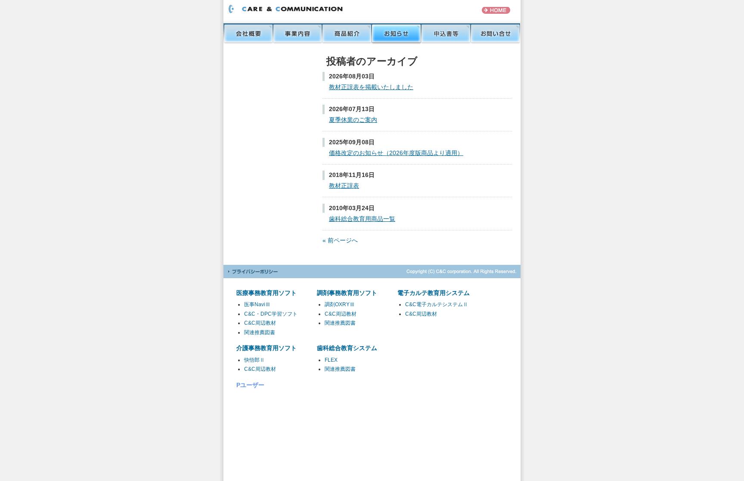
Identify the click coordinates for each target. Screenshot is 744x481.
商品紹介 (347, 33)
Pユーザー (250, 385)
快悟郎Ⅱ (254, 360)
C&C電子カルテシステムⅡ (436, 304)
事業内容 (297, 33)
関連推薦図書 (259, 332)
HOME (496, 10)
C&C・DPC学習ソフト (271, 314)
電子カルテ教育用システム (433, 292)
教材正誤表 (344, 185)
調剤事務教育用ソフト (347, 292)
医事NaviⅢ (257, 304)
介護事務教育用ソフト (266, 347)
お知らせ (396, 33)
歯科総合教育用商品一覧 (362, 218)
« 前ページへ (340, 240)
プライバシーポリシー (253, 271)
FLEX (331, 360)
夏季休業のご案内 (353, 119)
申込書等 (446, 33)
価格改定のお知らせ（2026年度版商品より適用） (396, 152)
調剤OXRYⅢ (340, 304)
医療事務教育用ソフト (266, 292)
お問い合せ (495, 33)
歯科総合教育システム (347, 347)
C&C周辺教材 (260, 323)
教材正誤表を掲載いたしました (371, 87)
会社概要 (248, 33)
